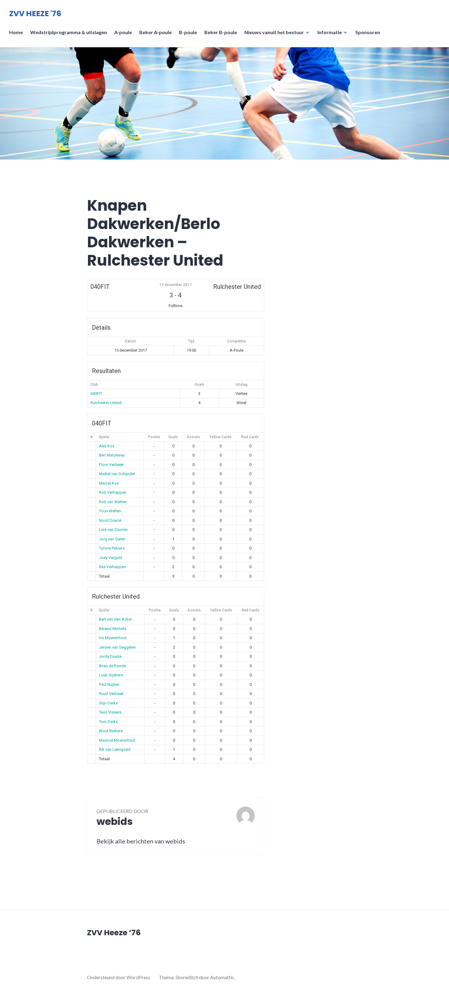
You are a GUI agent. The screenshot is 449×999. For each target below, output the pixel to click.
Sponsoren (367, 32)
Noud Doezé (110, 520)
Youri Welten (110, 511)
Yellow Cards (221, 437)
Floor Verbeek (111, 464)
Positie (154, 437)
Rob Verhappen (112, 492)
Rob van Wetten (113, 502)
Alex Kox (106, 446)
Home (16, 32)
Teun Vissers (110, 712)
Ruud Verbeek (111, 693)
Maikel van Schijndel (117, 473)
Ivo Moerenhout (112, 638)
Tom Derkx (108, 721)
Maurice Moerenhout (117, 740)
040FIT (96, 393)
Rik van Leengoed (114, 749)
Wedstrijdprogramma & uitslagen (68, 32)
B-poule (188, 32)
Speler (104, 437)
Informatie (329, 32)
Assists (193, 437)
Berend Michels (112, 628)
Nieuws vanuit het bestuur (274, 32)
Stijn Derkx (108, 703)
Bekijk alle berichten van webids (141, 841)
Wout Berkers (111, 731)
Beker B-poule (220, 32)
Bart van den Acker (115, 619)
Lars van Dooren (113, 529)
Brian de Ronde (112, 666)
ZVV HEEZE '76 (35, 13)
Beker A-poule (155, 32)
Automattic (222, 977)
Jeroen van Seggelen (117, 647)
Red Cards (250, 437)
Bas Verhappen (112, 566)
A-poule (123, 32)
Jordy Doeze (110, 656)
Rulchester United (106, 402)
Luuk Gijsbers (111, 675)
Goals (173, 437)
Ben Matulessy (112, 455)
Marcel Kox (109, 483)
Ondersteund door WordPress (118, 977)
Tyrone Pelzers (112, 548)
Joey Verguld (110, 557)
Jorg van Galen (112, 539)
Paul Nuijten (109, 684)
